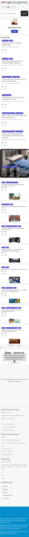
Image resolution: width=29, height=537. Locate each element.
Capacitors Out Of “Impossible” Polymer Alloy (12, 44)
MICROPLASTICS (6, 95)
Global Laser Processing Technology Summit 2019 (14, 269)
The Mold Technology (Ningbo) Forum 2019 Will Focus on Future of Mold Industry (13, 290)
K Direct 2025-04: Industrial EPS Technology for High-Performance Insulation (13, 135)
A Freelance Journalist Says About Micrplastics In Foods (13, 98)
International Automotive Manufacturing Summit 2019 (14, 207)
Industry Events (5, 204)
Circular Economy (6, 77)
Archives (5, 492)
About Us (5, 486)
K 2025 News (19, 113)
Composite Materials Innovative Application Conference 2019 (12, 229)
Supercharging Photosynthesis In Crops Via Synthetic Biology (12, 62)
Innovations (5, 40)
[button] (8, 7)
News (11, 40)
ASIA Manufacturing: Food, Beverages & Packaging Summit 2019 (11, 310)
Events (3, 167)
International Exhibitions (8, 113)
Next (19, 345)
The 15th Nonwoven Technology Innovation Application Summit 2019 (12, 185)
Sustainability (16, 77)
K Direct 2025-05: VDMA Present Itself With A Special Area (14, 116)
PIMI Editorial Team (8, 495)
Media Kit (5, 489)
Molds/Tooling (9, 288)
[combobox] (11, 13)
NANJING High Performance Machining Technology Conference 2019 (11, 330)
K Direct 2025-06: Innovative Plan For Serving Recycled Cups (14, 80)
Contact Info (6, 498)
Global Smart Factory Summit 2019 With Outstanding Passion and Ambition (11, 250)
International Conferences (12, 182)
